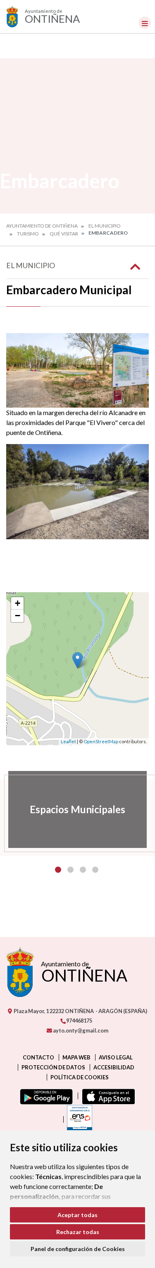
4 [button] (95, 870)
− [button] (17, 615)
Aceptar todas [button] (77, 1214)
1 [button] (58, 870)
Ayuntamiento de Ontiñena (42, 226)
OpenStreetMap (100, 741)
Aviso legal (116, 1057)
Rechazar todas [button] (77, 1231)
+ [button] (17, 603)
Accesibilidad (113, 1067)
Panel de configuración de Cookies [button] (78, 1248)
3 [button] (83, 870)
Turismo (28, 234)
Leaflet (68, 741)
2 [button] (70, 870)
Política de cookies (79, 1077)
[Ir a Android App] (44, 1096)
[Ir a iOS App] (107, 1096)
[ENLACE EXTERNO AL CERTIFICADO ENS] (77, 1119)
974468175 (78, 1020)
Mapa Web (76, 1057)
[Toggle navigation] (144, 23)
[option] (77, 809)
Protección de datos (53, 1067)
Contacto (38, 1057)
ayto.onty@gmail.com (80, 1030)
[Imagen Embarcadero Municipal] (77, 370)
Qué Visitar (64, 234)
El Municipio (104, 226)
